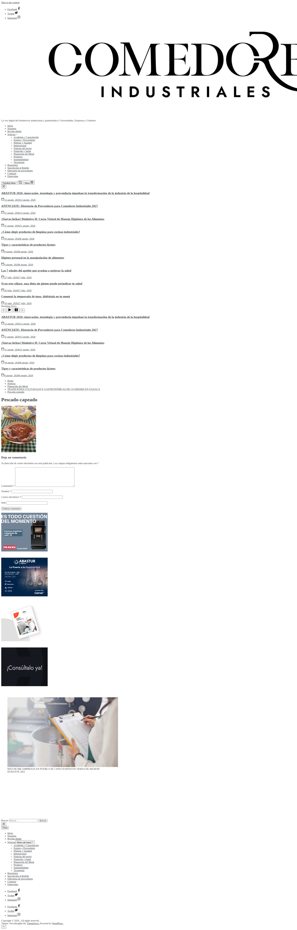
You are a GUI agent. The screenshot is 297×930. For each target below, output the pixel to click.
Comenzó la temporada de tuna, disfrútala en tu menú (35, 296)
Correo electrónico (11, 497)
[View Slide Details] (62, 766)
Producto (18, 156)
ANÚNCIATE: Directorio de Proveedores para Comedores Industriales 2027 (49, 206)
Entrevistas (12, 176)
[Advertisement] (148, 797)
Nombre (6, 491)
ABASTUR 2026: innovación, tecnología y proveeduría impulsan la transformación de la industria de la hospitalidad (75, 193)
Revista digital (14, 131)
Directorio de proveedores (20, 170)
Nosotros (11, 128)
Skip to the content (10, 2)
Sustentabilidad (21, 159)
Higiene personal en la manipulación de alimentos (32, 257)
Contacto (11, 173)
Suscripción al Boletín (18, 168)
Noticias (11, 134)
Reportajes (12, 165)
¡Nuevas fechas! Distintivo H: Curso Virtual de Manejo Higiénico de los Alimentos (52, 219)
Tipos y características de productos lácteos (28, 244)
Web (3, 502)
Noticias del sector (23, 148)
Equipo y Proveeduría (24, 140)
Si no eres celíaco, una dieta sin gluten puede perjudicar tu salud (41, 283)
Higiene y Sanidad (23, 143)
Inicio (10, 125)
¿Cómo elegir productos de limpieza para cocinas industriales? (40, 231)
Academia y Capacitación (26, 137)
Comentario (8, 486)
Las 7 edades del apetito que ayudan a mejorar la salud (36, 270)
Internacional (20, 145)
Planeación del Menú (24, 154)
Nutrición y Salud (22, 151)
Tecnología (19, 162)
